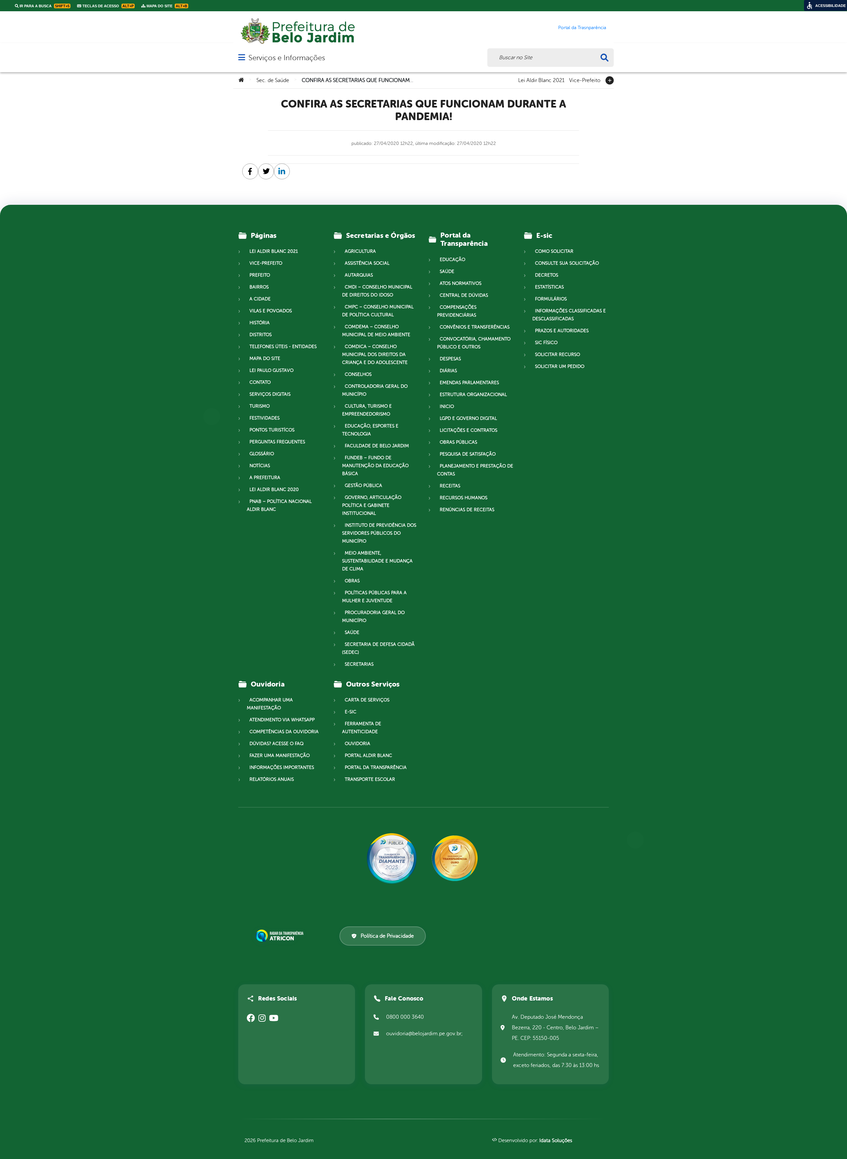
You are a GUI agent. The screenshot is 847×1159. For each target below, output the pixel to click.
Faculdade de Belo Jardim (377, 445)
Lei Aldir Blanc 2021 (541, 79)
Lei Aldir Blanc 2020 (274, 489)
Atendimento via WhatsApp (282, 719)
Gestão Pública (363, 485)
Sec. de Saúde (272, 80)
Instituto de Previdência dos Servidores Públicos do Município (379, 533)
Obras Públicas (458, 442)
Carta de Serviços (367, 699)
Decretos (546, 275)
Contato (260, 382)
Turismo (259, 406)
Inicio (447, 406)
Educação (452, 259)
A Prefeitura (264, 477)
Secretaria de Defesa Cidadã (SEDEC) (378, 648)
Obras (352, 580)
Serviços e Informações (286, 58)
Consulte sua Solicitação (567, 263)
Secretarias (359, 664)
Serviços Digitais (269, 394)
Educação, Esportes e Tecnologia (370, 429)
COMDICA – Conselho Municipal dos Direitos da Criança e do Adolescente (375, 354)
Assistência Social (367, 263)
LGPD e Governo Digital (468, 418)
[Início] (241, 80)
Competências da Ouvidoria (284, 731)
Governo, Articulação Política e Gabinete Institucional (371, 505)
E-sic (350, 711)
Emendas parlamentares (469, 382)
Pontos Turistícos (271, 429)
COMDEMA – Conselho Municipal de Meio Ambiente (376, 330)
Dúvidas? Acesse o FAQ (276, 743)
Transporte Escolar (370, 779)
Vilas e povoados (270, 310)
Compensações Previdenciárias (456, 311)
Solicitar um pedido (559, 366)
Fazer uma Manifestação (279, 755)
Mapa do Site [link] (166, 6)
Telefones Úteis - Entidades (283, 346)
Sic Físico (546, 342)
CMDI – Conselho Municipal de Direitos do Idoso (377, 291)
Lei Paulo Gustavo (271, 370)
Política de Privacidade (387, 936)
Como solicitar (554, 251)
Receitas (450, 485)
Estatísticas (549, 287)
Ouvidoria (357, 743)
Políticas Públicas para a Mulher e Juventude (374, 596)
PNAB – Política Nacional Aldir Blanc (279, 505)
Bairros (259, 287)
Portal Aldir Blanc (368, 755)
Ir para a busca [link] (44, 6)
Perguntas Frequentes (277, 441)
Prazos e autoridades (562, 330)
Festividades (264, 418)
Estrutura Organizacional (473, 394)
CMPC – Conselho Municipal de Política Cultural (378, 310)
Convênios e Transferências (475, 327)
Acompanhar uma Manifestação (270, 703)
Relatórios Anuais (271, 779)
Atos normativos (460, 283)
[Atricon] (281, 936)
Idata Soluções (555, 1140)
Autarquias (359, 275)
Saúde (352, 632)
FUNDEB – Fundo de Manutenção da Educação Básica (375, 465)
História (259, 322)
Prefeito (259, 275)
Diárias (448, 370)
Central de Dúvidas (464, 295)
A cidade (260, 298)
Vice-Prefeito (585, 79)
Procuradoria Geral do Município (373, 616)
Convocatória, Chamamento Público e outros (474, 342)
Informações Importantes (281, 767)
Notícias (259, 465)
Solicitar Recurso (557, 354)
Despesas (450, 358)
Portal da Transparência (376, 767)
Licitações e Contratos (468, 430)
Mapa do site (264, 358)
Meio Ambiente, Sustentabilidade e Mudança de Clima (377, 561)
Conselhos (358, 374)
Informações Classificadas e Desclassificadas (569, 314)
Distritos (260, 334)
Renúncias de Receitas (467, 509)
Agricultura (360, 251)
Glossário (261, 453)
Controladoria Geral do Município (375, 390)
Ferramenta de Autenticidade (361, 727)
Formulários (551, 298)
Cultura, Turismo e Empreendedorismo (367, 410)
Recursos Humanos (463, 497)
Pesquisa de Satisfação (468, 454)
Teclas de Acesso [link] (107, 6)
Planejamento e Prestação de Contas (475, 470)
